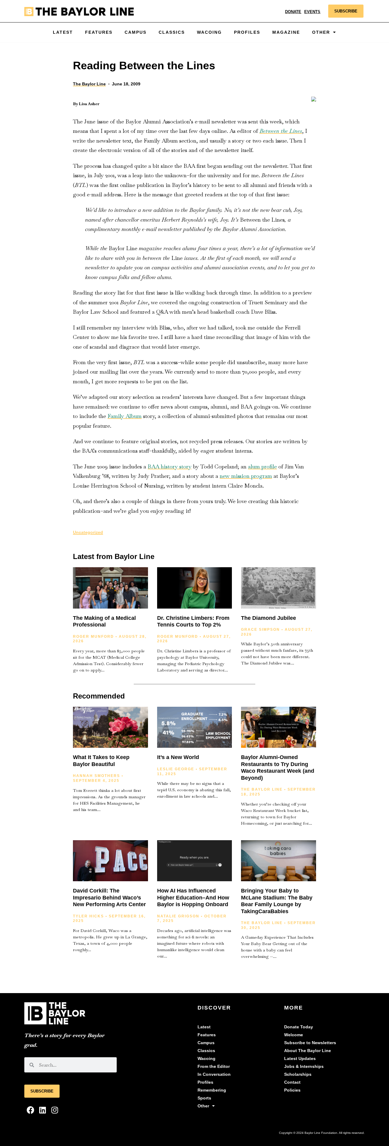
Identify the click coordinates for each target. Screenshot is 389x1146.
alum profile (262, 466)
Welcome (293, 1035)
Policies (292, 1090)
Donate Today (298, 1027)
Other (203, 1106)
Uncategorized (88, 532)
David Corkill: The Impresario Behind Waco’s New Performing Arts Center (109, 897)
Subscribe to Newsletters (310, 1043)
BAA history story (169, 466)
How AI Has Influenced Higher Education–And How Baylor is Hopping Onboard (193, 897)
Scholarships (298, 1074)
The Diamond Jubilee (268, 618)
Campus (135, 32)
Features (98, 32)
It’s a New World (178, 757)
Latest (63, 32)
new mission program (246, 475)
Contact (292, 1082)
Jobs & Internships (304, 1066)
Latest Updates (300, 1058)
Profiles (247, 32)
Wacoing (209, 32)
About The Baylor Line (307, 1050)
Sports (204, 1098)
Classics (172, 32)
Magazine (286, 32)
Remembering (212, 1090)
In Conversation (214, 1074)
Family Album (125, 415)
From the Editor (214, 1066)
